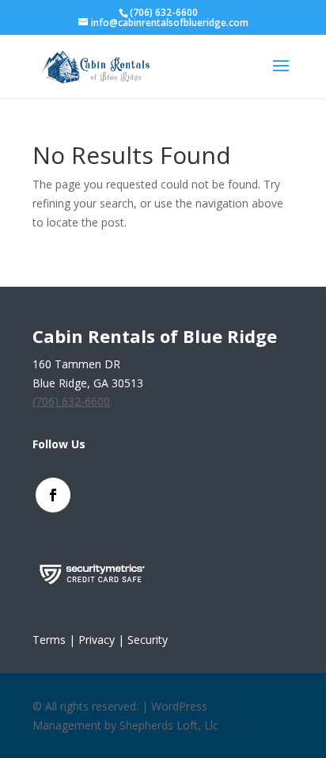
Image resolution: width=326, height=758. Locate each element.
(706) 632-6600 (164, 12)
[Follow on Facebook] (53, 495)
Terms (49, 639)
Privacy (96, 639)
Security (147, 639)
